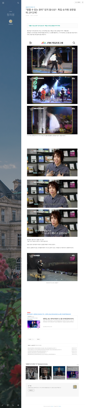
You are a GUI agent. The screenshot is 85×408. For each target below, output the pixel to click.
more (78, 364)
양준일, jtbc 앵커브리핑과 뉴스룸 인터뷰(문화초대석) (36, 352)
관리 (18, 405)
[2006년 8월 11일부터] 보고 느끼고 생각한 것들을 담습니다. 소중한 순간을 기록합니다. (44, 387)
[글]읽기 (29, 345)
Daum (52, 406)
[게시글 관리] (34, 339)
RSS (13, 405)
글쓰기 (2, 405)
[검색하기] (18, 3)
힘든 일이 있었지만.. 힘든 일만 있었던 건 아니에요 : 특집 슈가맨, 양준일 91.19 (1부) (41, 348)
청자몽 (11, 14)
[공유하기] (32, 339)
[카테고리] (3, 3)
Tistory (60, 406)
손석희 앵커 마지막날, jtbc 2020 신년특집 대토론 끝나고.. (37, 351)
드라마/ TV (33, 345)
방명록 (8, 405)
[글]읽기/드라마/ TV (30, 7)
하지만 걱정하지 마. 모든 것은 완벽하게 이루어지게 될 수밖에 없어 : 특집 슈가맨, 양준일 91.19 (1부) (44, 349)
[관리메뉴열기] (83, 2)
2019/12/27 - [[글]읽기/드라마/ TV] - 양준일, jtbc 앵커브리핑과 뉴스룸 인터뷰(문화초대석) (49, 314)
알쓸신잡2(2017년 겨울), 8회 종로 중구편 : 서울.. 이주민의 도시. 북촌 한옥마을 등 (41, 354)
